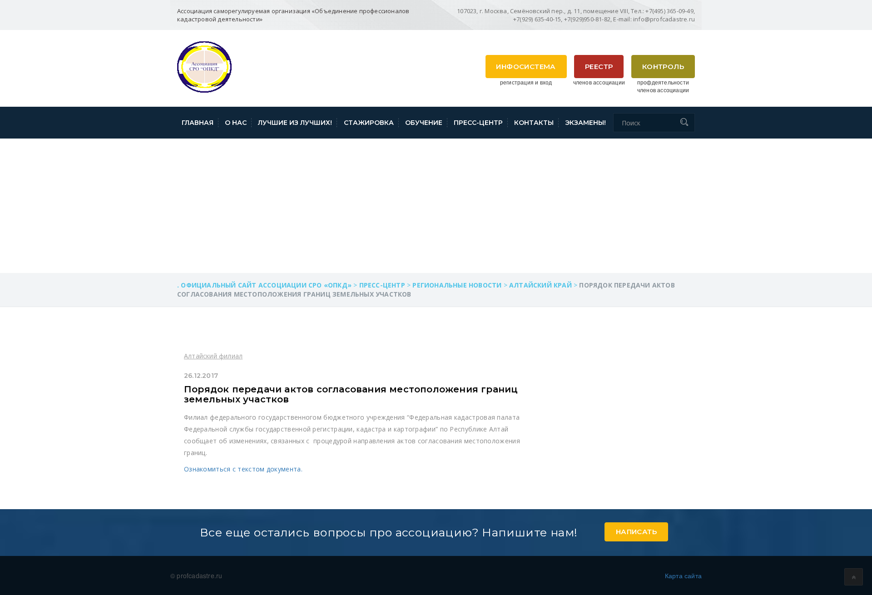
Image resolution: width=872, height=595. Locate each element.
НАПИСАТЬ (636, 531)
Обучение (423, 123)
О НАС (236, 123)
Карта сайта (683, 575)
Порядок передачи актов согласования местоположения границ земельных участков (351, 394)
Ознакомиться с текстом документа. (243, 469)
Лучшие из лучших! (295, 123)
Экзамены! (585, 123)
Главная (197, 123)
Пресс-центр (478, 123)
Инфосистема (525, 66)
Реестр (599, 66)
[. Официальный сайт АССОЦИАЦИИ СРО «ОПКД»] (204, 65)
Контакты (534, 123)
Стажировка (369, 123)
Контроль (663, 66)
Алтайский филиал (213, 356)
